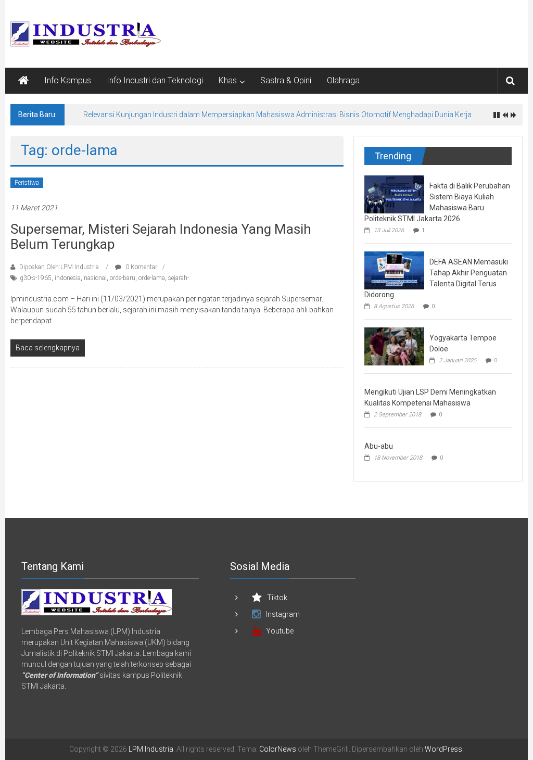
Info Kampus (67, 80)
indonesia (68, 278)
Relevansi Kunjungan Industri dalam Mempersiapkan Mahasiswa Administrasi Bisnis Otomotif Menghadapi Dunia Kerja (277, 114)
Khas (228, 80)
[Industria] (96, 602)
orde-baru (122, 278)
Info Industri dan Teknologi (155, 80)
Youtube (280, 631)
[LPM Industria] (23, 81)
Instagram (283, 614)
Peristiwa (27, 182)
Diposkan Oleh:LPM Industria (59, 267)
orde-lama (151, 278)
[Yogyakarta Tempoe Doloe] (394, 345)
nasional (95, 278)
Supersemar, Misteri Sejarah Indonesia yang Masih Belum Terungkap (160, 236)
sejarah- (178, 278)
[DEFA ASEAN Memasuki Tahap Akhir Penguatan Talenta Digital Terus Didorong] (394, 269)
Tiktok (277, 597)
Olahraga (343, 80)
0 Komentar (140, 267)
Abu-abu (378, 446)
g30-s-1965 (36, 278)
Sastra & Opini (285, 80)
